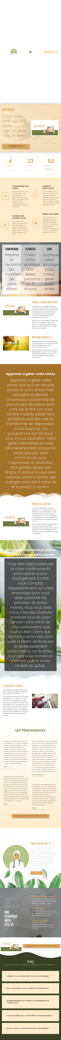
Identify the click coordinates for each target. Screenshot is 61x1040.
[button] (31, 52)
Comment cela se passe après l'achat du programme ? (28, 976)
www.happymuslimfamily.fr (38, 776)
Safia (5, 766)
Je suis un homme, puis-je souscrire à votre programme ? (29, 1016)
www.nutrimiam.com (9, 768)
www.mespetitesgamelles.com (39, 809)
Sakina (6, 804)
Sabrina (34, 808)
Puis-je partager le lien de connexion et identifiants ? (27, 988)
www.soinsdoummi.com (9, 805)
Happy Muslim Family (38, 774)
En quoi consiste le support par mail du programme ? (27, 1028)
